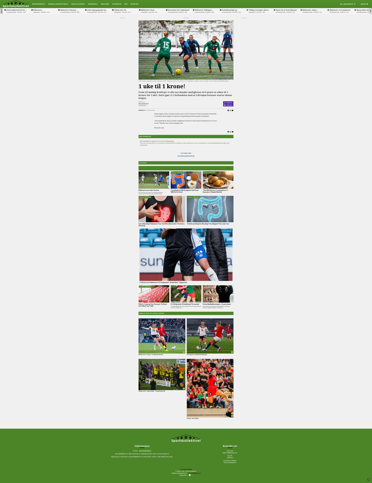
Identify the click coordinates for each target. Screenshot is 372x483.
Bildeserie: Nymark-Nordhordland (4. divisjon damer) (70, 10)
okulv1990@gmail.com (230, 453)
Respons (134, 4)
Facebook (116, 4)
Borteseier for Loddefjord (178, 10)
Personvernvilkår (186, 469)
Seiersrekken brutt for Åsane (15, 10)
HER (162, 128)
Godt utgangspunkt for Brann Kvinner (96, 10)
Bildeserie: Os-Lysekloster (340, 10)
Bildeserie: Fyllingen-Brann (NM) (203, 10)
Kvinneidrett (38, 4)
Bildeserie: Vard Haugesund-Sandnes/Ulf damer (151, 10)
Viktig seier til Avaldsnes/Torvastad (122, 10)
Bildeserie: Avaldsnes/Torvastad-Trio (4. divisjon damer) (43, 10)
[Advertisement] (122, 48)
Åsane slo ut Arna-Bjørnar (286, 10)
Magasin (105, 4)
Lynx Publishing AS (194, 473)
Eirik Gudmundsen (230, 462)
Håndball (93, 4)
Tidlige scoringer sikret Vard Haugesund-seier (258, 10)
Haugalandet (78, 4)
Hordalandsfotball (58, 4)
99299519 (229, 103)
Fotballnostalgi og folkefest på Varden (230, 10)
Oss (125, 4)
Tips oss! (229, 105)
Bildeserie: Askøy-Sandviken (310, 10)
